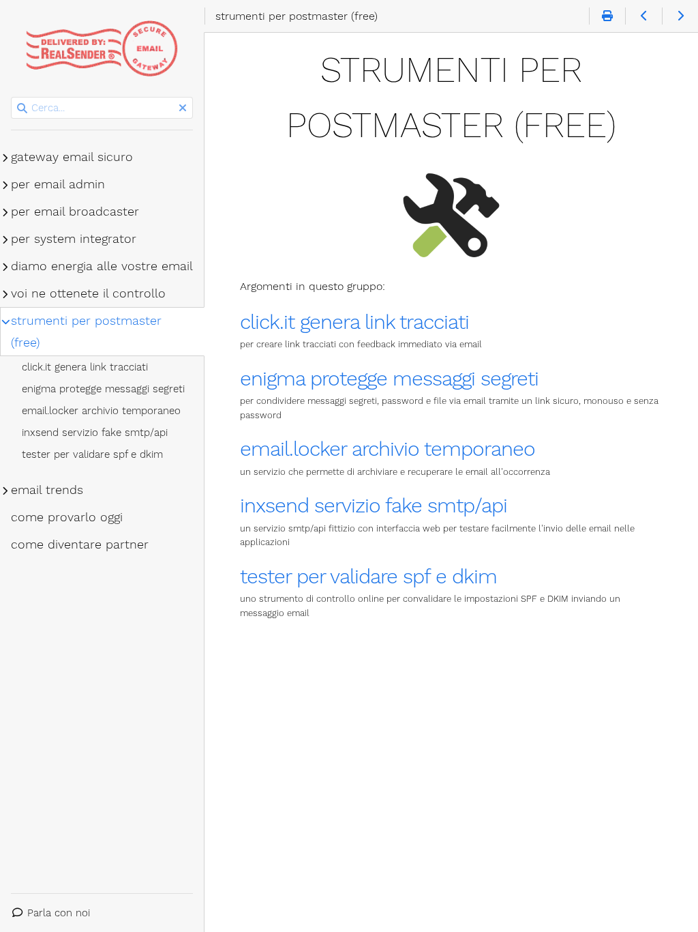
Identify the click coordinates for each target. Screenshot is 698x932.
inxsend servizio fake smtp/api (373, 505)
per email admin (58, 184)
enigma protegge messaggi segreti (389, 378)
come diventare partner (80, 544)
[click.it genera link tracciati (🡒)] (680, 16)
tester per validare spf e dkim (368, 576)
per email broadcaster (75, 211)
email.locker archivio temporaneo (387, 449)
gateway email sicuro (72, 157)
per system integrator (73, 239)
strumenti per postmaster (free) (86, 331)
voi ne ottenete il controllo (88, 293)
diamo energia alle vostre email (102, 266)
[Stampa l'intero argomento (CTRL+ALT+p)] (607, 16)
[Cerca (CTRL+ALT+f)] (22, 108)
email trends (47, 490)
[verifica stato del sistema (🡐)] (643, 16)
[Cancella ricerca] (183, 108)
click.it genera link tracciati (354, 322)
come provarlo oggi (67, 517)
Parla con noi (58, 913)
